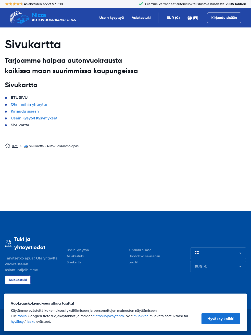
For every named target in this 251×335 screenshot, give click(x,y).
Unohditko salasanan (144, 256)
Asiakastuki (141, 17)
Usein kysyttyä (111, 17)
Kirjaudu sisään (25, 111)
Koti (15, 146)
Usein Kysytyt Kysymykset (34, 118)
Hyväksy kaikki (220, 319)
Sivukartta (74, 262)
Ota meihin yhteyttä (29, 104)
